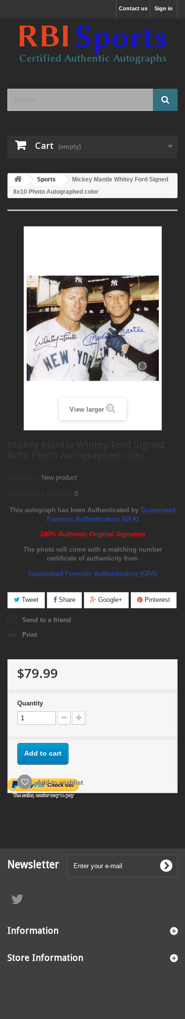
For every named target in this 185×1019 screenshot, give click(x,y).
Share (66, 599)
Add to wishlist (59, 782)
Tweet (29, 599)
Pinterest (156, 599)
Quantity (30, 703)
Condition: (23, 477)
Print (29, 634)
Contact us (133, 8)
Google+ (109, 599)
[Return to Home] (17, 180)
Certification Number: (40, 493)
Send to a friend (46, 620)
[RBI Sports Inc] (92, 45)
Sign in (163, 8)
